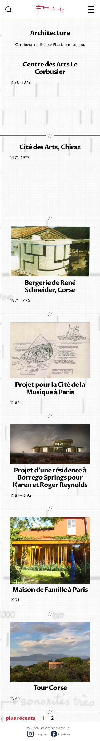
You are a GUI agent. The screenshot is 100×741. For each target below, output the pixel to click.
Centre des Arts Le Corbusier (50, 68)
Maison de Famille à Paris (49, 589)
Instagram (41, 734)
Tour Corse (49, 688)
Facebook (64, 734)
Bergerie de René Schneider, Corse (50, 286)
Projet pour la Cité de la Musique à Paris (50, 388)
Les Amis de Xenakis (54, 728)
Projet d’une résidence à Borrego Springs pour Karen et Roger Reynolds (50, 477)
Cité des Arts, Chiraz (50, 147)
